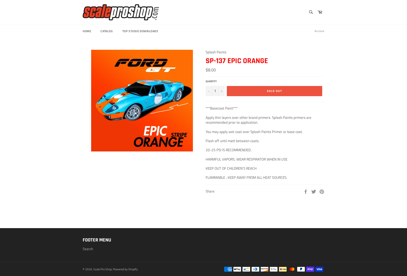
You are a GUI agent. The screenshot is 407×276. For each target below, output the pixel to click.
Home (87, 31)
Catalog (106, 31)
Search (88, 249)
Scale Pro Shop (102, 269)
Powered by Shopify (125, 269)
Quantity (211, 81)
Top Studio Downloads (140, 31)
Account (319, 31)
